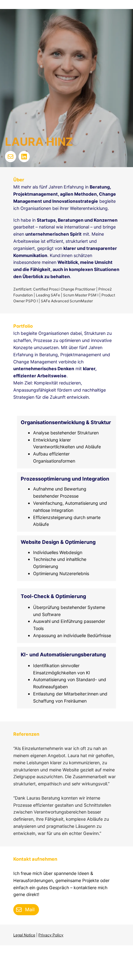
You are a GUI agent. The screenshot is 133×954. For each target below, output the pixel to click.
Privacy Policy (50, 935)
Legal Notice (24, 935)
